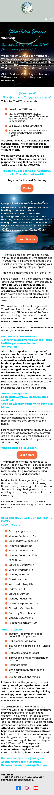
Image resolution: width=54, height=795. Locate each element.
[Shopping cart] (51, 19)
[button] (46, 18)
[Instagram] (27, 788)
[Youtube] (35, 788)
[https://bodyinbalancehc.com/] (27, 7)
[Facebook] (18, 788)
